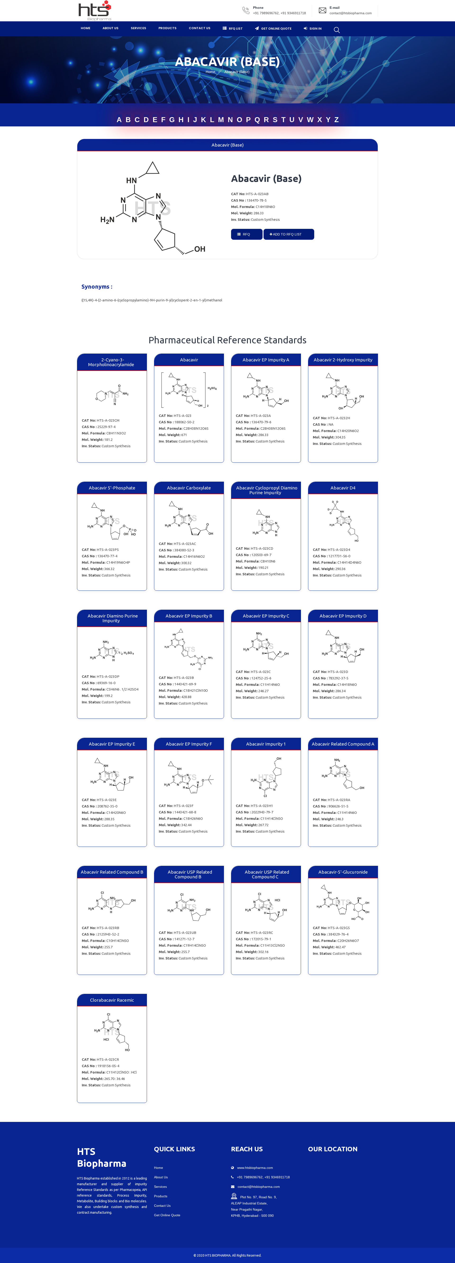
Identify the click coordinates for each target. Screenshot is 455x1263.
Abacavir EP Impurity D (343, 615)
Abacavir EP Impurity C (266, 615)
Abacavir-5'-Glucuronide (343, 872)
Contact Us (199, 28)
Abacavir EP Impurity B (189, 615)
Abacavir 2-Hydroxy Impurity (343, 359)
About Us (110, 28)
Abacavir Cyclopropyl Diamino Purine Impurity (266, 490)
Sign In (315, 28)
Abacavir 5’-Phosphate (112, 487)
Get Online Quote (276, 28)
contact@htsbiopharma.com (351, 13)
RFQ (246, 234)
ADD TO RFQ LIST (287, 234)
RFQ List (236, 28)
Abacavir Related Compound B (112, 872)
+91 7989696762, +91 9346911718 (279, 13)
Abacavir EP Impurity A (266, 359)
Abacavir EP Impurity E (112, 744)
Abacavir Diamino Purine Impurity (113, 618)
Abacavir (189, 359)
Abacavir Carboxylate (189, 487)
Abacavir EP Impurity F (189, 744)
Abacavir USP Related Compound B (190, 874)
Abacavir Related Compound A (343, 744)
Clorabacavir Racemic (112, 1000)
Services (138, 28)
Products (168, 28)
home (210, 72)
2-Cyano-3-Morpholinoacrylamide (111, 362)
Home (85, 28)
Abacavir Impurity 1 (266, 744)
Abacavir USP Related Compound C (267, 874)
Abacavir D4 (343, 487)
